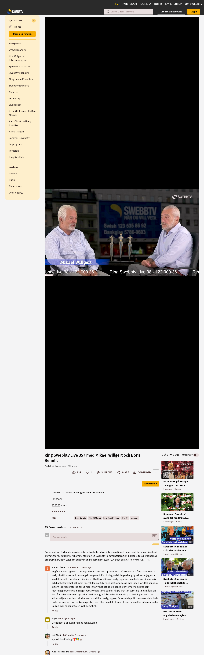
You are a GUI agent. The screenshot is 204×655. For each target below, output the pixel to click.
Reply (55, 610)
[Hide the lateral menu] (34, 20)
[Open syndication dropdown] (65, 527)
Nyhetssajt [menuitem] (129, 4)
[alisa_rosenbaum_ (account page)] (47, 653)
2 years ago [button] (60, 466)
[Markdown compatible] (154, 536)
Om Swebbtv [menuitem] (193, 4)
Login (193, 11)
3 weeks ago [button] (168, 521)
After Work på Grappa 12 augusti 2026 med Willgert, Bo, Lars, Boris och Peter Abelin (175, 483)
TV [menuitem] (116, 4)
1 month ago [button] (168, 554)
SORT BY (75, 527)
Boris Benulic (80, 518)
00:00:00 (56, 505)
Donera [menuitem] (145, 4)
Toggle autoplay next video (196, 455)
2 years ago (85, 567)
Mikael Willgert (95, 518)
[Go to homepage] (14, 11)
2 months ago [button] (169, 619)
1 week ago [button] (168, 489)
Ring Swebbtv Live (111, 518)
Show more (57, 511)
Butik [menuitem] (158, 4)
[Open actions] (156, 472)
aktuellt (124, 518)
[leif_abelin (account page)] (47, 636)
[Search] (108, 12)
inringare (134, 518)
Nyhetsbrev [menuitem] (173, 4)
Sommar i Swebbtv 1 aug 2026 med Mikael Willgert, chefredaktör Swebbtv (175, 516)
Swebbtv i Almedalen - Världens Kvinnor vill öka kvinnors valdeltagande (175, 548)
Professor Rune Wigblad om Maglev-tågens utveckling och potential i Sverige (175, 613)
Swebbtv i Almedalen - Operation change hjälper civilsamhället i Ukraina (176, 581)
